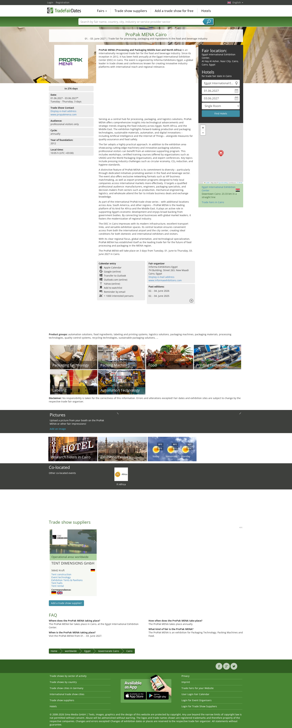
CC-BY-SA (239, 183)
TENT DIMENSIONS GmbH (72, 563)
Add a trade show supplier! (66, 603)
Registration (62, 2)
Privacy (185, 676)
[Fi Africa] (121, 474)
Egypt (87, 651)
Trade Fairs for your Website (197, 688)
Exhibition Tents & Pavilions (67, 580)
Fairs (101, 11)
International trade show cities (67, 694)
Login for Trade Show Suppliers (199, 706)
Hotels (206, 11)
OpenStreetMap (223, 183)
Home (54, 651)
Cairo (129, 651)
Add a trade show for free (174, 11)
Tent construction (61, 574)
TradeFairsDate (64, 10)
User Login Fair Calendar (195, 694)
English (237, 2)
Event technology (61, 577)
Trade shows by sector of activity (68, 676)
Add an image (58, 428)
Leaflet (207, 183)
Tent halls (57, 583)
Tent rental (57, 585)
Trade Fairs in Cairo (213, 202)
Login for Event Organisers (196, 700)
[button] (221, 153)
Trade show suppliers (131, 11)
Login (50, 2)
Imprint (185, 682)
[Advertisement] (146, 93)
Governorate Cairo (108, 651)
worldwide (71, 651)
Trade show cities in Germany (66, 688)
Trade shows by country (63, 682)
